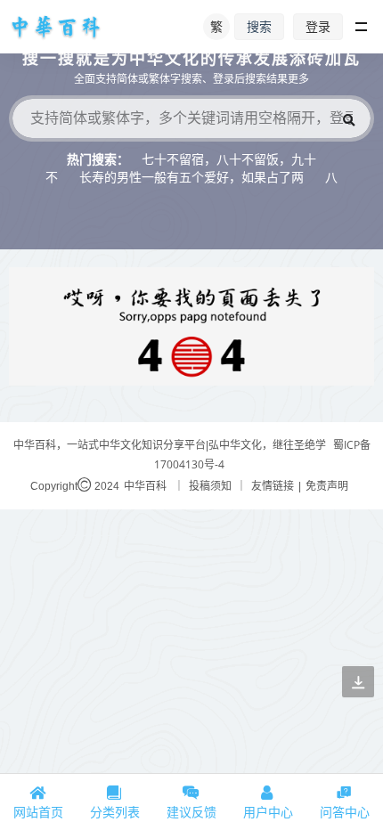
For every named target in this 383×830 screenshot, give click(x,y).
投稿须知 (210, 485)
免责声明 (327, 485)
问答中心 (345, 811)
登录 (318, 26)
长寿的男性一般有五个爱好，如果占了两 (191, 176)
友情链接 (272, 485)
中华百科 (145, 485)
